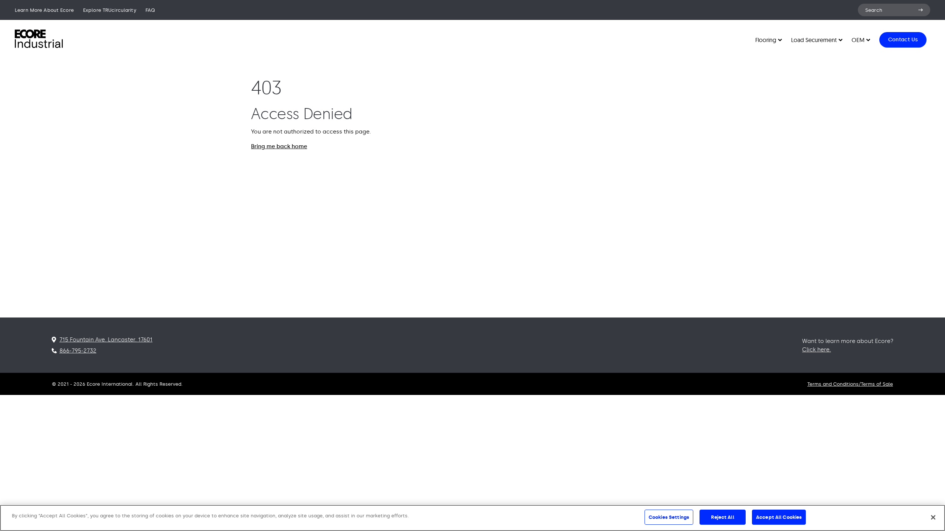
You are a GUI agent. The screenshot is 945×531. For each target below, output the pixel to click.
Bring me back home (279, 146)
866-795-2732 (77, 350)
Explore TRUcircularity (109, 10)
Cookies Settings (669, 517)
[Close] (933, 517)
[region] (472, 518)
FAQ (150, 10)
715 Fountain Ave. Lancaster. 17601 (105, 339)
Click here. (816, 349)
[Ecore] (39, 46)
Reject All (722, 517)
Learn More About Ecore (44, 10)
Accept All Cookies (779, 517)
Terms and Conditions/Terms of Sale (850, 384)
